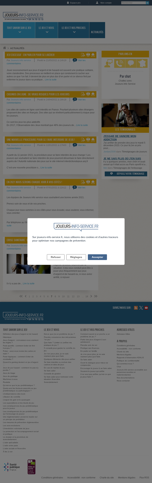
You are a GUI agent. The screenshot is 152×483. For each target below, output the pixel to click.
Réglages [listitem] (76, 257)
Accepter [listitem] (97, 257)
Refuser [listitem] (56, 257)
